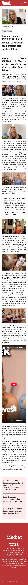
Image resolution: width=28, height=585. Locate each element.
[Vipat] (6, 3)
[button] (22, 3)
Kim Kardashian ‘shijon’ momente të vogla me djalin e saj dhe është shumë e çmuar (13, 486)
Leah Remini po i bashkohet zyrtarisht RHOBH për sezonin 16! (12, 499)
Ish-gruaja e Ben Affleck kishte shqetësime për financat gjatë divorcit (13, 511)
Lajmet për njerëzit (7, 31)
